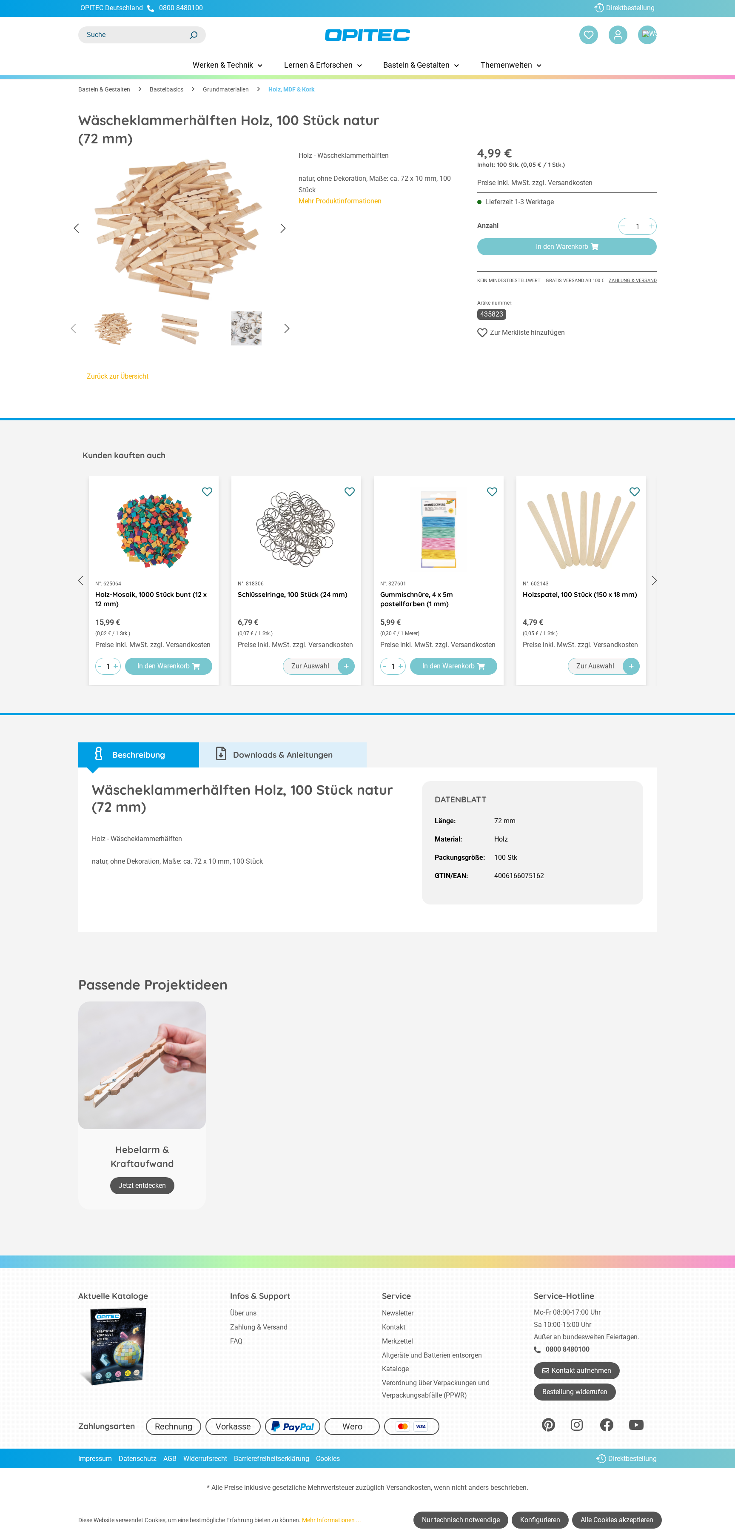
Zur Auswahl (310, 666)
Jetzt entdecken (142, 1185)
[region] (180, 250)
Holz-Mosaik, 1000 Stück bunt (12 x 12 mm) (151, 599)
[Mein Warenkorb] (647, 35)
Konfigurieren (540, 1520)
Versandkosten (408, 1488)
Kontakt (393, 1327)
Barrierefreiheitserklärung (271, 1459)
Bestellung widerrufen (574, 1392)
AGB (170, 1459)
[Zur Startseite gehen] (367, 35)
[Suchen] (193, 34)
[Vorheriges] (76, 228)
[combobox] (134, 34)
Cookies (328, 1459)
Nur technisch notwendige (461, 1520)
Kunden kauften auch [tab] (124, 455)
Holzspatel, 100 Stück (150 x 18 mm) (580, 594)
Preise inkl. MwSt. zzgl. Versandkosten (535, 183)
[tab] (138, 754)
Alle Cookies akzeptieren (617, 1520)
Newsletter (397, 1313)
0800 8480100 (181, 8)
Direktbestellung (630, 8)
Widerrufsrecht (205, 1459)
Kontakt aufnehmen (581, 1371)
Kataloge (395, 1369)
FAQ (236, 1341)
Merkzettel (397, 1341)
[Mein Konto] (618, 35)
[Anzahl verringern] (622, 226)
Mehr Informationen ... (331, 1520)
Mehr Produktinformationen (340, 201)
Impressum (95, 1459)
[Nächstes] (283, 228)
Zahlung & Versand (633, 280)
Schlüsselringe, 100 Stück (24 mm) (293, 594)
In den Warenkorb (562, 246)
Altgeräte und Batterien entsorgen (432, 1355)
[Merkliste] (588, 35)
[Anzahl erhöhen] (651, 226)
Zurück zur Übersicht (117, 376)
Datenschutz (138, 1459)
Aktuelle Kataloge (113, 1296)
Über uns (243, 1313)
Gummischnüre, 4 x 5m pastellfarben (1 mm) (416, 599)
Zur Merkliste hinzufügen (527, 332)
